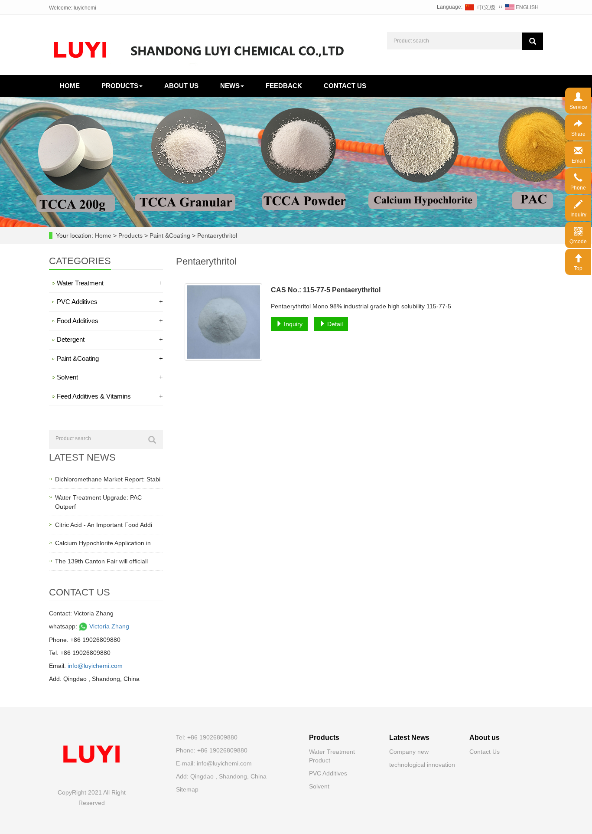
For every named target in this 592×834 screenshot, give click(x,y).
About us (181, 85)
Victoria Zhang (108, 626)
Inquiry (292, 324)
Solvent (110, 377)
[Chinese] (481, 7)
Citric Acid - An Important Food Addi (103, 524)
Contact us (345, 85)
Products (119, 85)
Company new (409, 751)
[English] (522, 7)
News (230, 85)
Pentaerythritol (216, 235)
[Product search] (532, 41)
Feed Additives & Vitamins (110, 396)
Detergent (110, 339)
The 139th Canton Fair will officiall (101, 561)
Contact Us (484, 751)
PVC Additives (110, 301)
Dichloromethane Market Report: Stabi (107, 479)
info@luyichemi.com (95, 665)
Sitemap (187, 789)
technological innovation (422, 764)
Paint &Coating (170, 235)
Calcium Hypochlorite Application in (103, 543)
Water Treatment (110, 283)
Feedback (284, 85)
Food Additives (110, 320)
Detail (334, 324)
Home (70, 85)
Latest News (409, 737)
